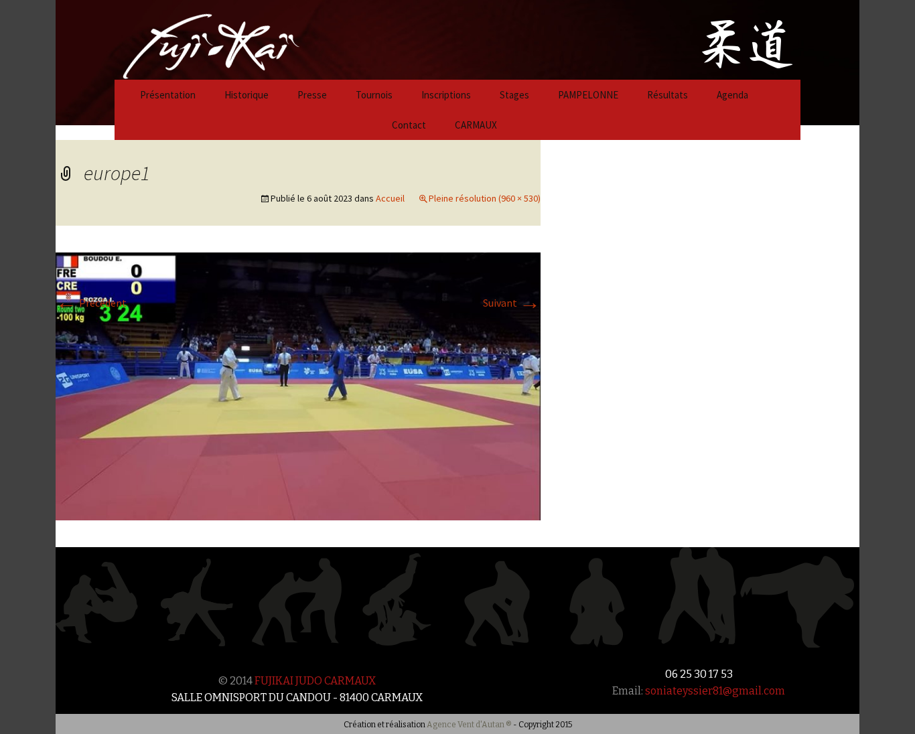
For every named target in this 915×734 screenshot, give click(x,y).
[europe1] (298, 385)
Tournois (374, 94)
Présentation (168, 94)
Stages (514, 94)
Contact (409, 125)
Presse (312, 94)
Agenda (732, 94)
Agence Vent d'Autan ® (469, 724)
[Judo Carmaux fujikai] (177, 38)
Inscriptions (446, 94)
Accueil (390, 198)
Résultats (667, 94)
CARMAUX (476, 125)
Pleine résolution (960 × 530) (485, 198)
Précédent (91, 302)
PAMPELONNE (588, 94)
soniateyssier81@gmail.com (715, 690)
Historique (246, 94)
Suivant (512, 302)
